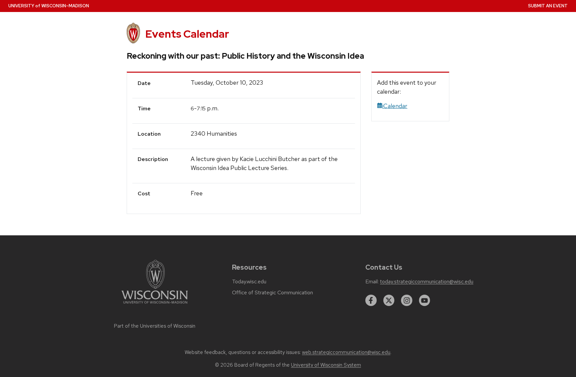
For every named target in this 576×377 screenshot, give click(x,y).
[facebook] (371, 300)
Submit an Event (548, 6)
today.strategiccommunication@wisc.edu (426, 281)
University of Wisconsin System (326, 365)
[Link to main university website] (154, 304)
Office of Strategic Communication (272, 292)
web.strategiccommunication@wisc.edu (346, 352)
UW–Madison (48, 6)
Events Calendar (187, 34)
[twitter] (389, 300)
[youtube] (424, 300)
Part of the (154, 326)
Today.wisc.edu (249, 281)
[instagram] (406, 300)
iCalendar (394, 106)
